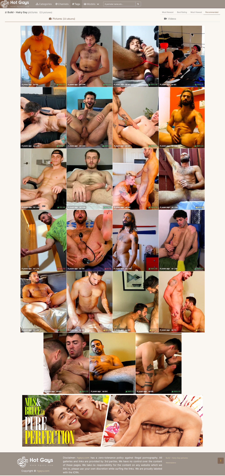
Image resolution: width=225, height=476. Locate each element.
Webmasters (171, 463)
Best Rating (182, 12)
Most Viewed (196, 12)
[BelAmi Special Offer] (112, 445)
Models (91, 4)
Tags (77, 4)
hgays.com (43, 470)
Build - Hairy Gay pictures (177, 458)
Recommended (211, 12)
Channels (63, 4)
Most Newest (167, 12)
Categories (45, 4)
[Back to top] (221, 461)
